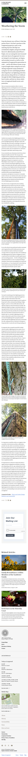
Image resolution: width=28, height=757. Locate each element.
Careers (3, 732)
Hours (17, 755)
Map (25, 755)
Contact (3, 648)
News (3, 725)
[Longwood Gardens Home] (7, 3)
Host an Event (5, 728)
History (4, 719)
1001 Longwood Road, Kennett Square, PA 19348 (7, 638)
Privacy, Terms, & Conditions (8, 737)
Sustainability (6, 722)
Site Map (4, 739)
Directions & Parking (6, 646)
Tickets (21, 755)
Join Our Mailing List (6, 655)
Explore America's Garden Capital (9, 750)
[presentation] (14, 563)
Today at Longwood (6, 755)
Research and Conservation (8, 496)
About (3, 715)
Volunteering (4, 733)
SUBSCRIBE (10, 535)
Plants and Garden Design (18, 494)
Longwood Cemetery (6, 735)
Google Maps (5, 642)
